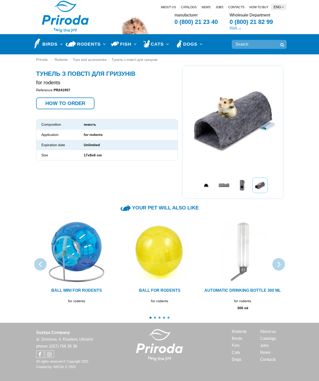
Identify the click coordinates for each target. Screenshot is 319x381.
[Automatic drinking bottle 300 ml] (242, 252)
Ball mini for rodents (76, 290)
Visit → (235, 28)
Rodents (239, 331)
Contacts (236, 7)
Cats (236, 352)
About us (168, 7)
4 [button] (164, 318)
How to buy (258, 7)
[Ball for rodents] (159, 252)
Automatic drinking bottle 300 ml (242, 290)
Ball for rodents (159, 290)
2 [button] (155, 318)
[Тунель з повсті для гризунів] (206, 185)
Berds (237, 338)
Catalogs (189, 7)
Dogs (236, 359)
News (206, 7)
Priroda (42, 60)
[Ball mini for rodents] (76, 252)
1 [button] (151, 318)
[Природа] (65, 16)
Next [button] (278, 117)
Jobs (219, 7)
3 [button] (159, 318)
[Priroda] (159, 345)
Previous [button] (187, 117)
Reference (44, 90)
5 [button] (168, 318)
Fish (235, 345)
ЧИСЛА (58, 367)
